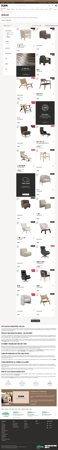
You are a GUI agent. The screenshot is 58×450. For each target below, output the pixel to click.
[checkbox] (9, 33)
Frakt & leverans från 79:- (43, 2)
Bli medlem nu (33, 404)
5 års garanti (50, 2)
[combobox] (49, 26)
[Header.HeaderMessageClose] (56, 0)
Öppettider (2, 2)
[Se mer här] (45, 113)
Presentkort (55, 2)
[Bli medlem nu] (15, 397)
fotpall (6, 341)
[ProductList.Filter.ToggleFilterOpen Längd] (13, 58)
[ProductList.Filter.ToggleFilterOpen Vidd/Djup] (13, 64)
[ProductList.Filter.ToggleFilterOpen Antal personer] (13, 48)
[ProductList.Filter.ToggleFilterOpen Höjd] (13, 69)
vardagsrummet (40, 349)
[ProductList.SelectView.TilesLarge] (40, 25)
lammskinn (31, 350)
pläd (18, 350)
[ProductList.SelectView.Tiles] (42, 25)
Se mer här (45, 122)
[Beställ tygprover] (25, 65)
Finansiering (12, 2)
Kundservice (7, 2)
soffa (7, 349)
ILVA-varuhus (18, 374)
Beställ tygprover (25, 74)
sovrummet (54, 359)
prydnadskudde (23, 350)
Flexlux (17, 339)
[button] (33, 46)
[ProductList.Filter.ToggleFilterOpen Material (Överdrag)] (13, 53)
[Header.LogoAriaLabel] (4, 5)
